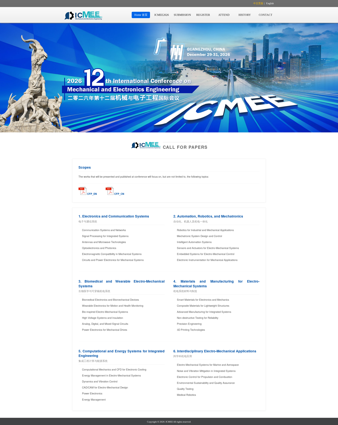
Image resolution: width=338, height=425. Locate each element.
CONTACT (265, 14)
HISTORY (245, 14)
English (270, 3)
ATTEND (224, 14)
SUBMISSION (182, 14)
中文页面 (258, 3)
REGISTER (203, 14)
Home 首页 (141, 14)
